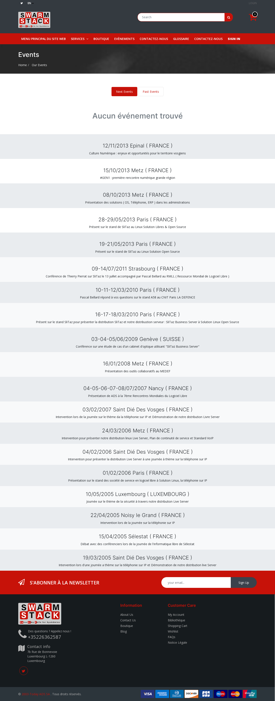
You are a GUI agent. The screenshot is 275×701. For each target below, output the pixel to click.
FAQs (171, 637)
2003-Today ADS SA (36, 694)
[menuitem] (43, 38)
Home (22, 65)
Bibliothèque (176, 620)
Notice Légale (177, 642)
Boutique (126, 626)
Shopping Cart (177, 626)
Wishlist (173, 631)
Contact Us (128, 620)
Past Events (151, 92)
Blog (123, 631)
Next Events (124, 92)
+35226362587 (44, 637)
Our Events (39, 65)
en (30, 3)
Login (253, 3)
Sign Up (243, 583)
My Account (176, 615)
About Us (126, 615)
